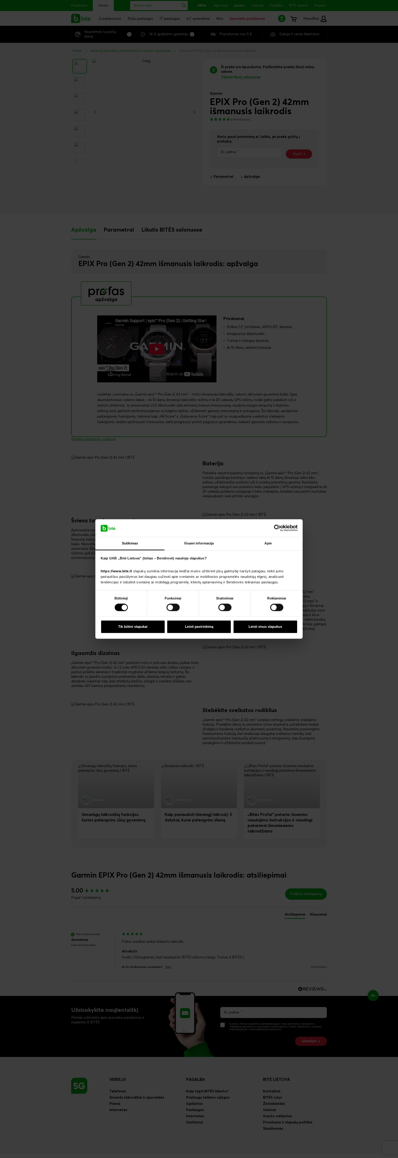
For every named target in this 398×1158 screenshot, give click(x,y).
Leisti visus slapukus (265, 626)
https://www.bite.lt (116, 571)
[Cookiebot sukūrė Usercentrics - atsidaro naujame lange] (277, 528)
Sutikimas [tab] (130, 543)
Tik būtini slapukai (132, 626)
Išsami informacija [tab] (199, 543)
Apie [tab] (268, 543)
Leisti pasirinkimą (199, 626)
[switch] (173, 607)
